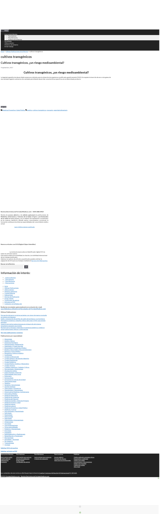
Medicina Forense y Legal (12, 402)
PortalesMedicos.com (13, 476)
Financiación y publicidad (81, 459)
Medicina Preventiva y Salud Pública (13, 110)
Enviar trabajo (8, 46)
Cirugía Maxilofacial (10, 360)
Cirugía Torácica (9, 365)
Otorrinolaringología (11, 425)
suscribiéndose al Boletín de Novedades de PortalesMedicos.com (23, 309)
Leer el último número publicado (24, 227)
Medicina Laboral (10, 406)
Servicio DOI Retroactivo (39, 261)
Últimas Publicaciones (11, 288)
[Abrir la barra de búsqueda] (2, 50)
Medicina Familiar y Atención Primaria (16, 401)
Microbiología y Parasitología (14, 411)
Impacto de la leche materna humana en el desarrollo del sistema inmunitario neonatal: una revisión (21, 325)
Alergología (8, 339)
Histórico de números (11, 45)
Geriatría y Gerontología (12, 385)
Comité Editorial (9, 293)
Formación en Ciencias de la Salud (15, 379)
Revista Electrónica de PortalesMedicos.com (35, 476)
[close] (80, 507)
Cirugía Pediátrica (10, 362)
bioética (29, 110)
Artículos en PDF (9, 302)
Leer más (3, 107)
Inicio (2, 51)
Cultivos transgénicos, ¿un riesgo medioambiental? (32, 62)
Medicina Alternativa (11, 395)
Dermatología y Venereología (13, 369)
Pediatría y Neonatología (12, 429)
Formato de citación (60, 459)
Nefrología (7, 413)
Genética (7, 383)
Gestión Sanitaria (9, 386)
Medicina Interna (9, 404)
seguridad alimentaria (60, 110)
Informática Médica (10, 394)
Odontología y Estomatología (13, 420)
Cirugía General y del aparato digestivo (16, 358)
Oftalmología (8, 422)
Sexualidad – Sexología (11, 439)
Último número (9, 43)
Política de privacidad (80, 463)
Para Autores (12, 36)
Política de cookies (79, 465)
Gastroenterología (10, 381)
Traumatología (9, 443)
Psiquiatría (7, 432)
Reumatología (8, 438)
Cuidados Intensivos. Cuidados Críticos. (16, 367)
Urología (7, 445)
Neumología (8, 415)
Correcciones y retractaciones (83, 462)
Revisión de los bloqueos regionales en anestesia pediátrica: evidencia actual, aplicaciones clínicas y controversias (23, 328)
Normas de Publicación (11, 297)
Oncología (7, 423)
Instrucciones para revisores (42, 457)
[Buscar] (26, 266)
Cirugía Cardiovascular (11, 357)
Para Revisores (13, 38)
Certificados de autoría (11, 300)
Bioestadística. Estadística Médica (15, 348)
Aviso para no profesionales (62, 460)
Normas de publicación (22, 459)
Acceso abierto (58, 457)
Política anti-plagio (79, 460)
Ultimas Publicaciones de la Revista (17, 51)
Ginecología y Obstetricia (12, 388)
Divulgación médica (10, 371)
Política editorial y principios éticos (84, 457)
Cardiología (8, 355)
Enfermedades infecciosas (12, 374)
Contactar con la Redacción (13, 304)
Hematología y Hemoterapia (13, 390)
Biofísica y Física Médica (12, 351)
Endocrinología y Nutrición (12, 372)
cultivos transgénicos (39, 110)
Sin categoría (8, 441)
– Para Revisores (9, 281)
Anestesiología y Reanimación (13, 344)
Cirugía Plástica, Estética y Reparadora (16, 364)
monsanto (50, 110)
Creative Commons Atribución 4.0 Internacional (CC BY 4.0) (58, 473)
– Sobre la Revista (10, 278)
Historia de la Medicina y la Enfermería (16, 392)
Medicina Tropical (10, 409)
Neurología (8, 418)
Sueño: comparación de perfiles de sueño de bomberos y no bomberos (23, 319)
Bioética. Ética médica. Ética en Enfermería (17, 350)
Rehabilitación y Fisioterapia (13, 436)
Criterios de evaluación (41, 459)
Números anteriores (10, 291)
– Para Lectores (9, 283)
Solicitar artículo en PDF (9, 451)
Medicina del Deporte (11, 399)
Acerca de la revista (6, 457)
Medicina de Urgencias (11, 397)
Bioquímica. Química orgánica (13, 353)
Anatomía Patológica (11, 342)
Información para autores (23, 457)
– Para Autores (9, 279)
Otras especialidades (11, 427)
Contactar (4, 462)
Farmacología (8, 378)
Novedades (8, 41)
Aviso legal (77, 467)
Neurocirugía (8, 416)
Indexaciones (8, 295)
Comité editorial (5, 459)
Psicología (7, 431)
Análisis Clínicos (9, 341)
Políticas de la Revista (15, 39)
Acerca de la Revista (10, 34)
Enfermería (7, 376)
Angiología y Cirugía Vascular (13, 346)
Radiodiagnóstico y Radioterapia (14, 434)
